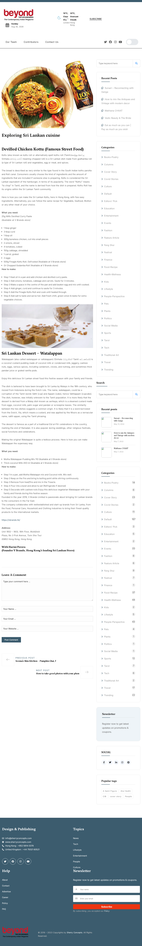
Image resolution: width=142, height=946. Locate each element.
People (128, 796)
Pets (106, 303)
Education (109, 208)
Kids (106, 281)
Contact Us (51, 42)
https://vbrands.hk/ (11, 520)
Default (108, 193)
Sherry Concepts (74, 932)
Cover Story (110, 171)
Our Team (11, 42)
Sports (107, 333)
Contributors (31, 42)
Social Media (111, 325)
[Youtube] (120, 42)
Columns (108, 164)
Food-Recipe (110, 267)
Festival (108, 252)
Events (107, 223)
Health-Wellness (112, 274)
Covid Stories (111, 179)
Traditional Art (111, 355)
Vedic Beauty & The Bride (118, 118)
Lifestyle (108, 289)
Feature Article (111, 237)
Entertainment (111, 215)
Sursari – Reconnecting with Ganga (123, 419)
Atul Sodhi (126, 791)
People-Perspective (114, 296)
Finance (108, 259)
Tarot (107, 340)
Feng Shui (109, 245)
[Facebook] (110, 42)
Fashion (108, 230)
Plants (107, 311)
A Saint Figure (110, 791)
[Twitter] (105, 42)
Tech (106, 347)
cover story (115, 796)
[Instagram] (115, 42)
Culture (108, 186)
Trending (108, 369)
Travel (107, 362)
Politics (108, 318)
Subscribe (106, 906)
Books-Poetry (111, 157)
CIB (104, 796)
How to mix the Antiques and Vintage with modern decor (124, 435)
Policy (107, 911)
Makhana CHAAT (113, 110)
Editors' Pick (110, 201)
